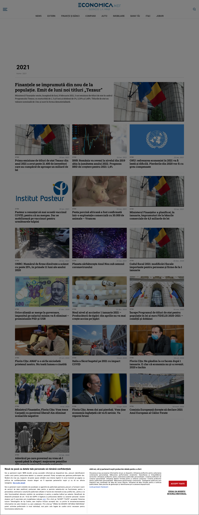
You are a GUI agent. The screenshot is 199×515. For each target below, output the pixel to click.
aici (44, 499)
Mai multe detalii (19, 483)
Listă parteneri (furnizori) (98, 487)
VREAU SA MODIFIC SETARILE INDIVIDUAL (176, 492)
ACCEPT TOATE (178, 484)
